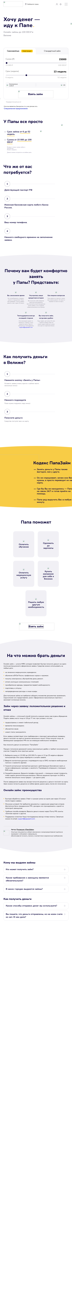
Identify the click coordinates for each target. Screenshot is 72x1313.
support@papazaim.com (26, 327)
